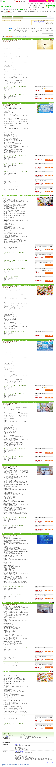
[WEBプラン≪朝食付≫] (45, 677)
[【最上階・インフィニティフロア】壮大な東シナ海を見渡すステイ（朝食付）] (45, 608)
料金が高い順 (19, 36)
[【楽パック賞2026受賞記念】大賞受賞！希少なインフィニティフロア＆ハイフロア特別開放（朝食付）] (45, 108)
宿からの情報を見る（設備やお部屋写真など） (39, 21)
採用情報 (21, 764)
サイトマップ (37, 3)
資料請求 (28, 764)
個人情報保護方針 (10, 764)
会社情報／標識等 (3, 764)
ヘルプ (28, 3)
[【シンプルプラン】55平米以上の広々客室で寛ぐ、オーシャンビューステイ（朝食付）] (45, 407)
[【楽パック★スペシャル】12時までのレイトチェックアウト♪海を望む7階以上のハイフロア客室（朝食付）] (45, 44)
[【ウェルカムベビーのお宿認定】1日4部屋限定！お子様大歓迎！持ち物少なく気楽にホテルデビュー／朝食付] (45, 290)
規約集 (25, 764)
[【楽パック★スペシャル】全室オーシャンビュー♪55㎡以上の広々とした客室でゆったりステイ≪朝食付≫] (45, 470)
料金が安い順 (14, 36)
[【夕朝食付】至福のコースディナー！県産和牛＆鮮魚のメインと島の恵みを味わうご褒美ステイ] (45, 201)
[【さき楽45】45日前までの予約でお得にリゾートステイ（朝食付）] (45, 346)
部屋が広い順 (24, 36)
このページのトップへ (50, 762)
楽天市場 (47, 3)
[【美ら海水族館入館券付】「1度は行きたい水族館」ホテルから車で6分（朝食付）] (45, 539)
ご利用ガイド (32, 3)
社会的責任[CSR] (16, 764)
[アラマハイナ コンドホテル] (7, 736)
